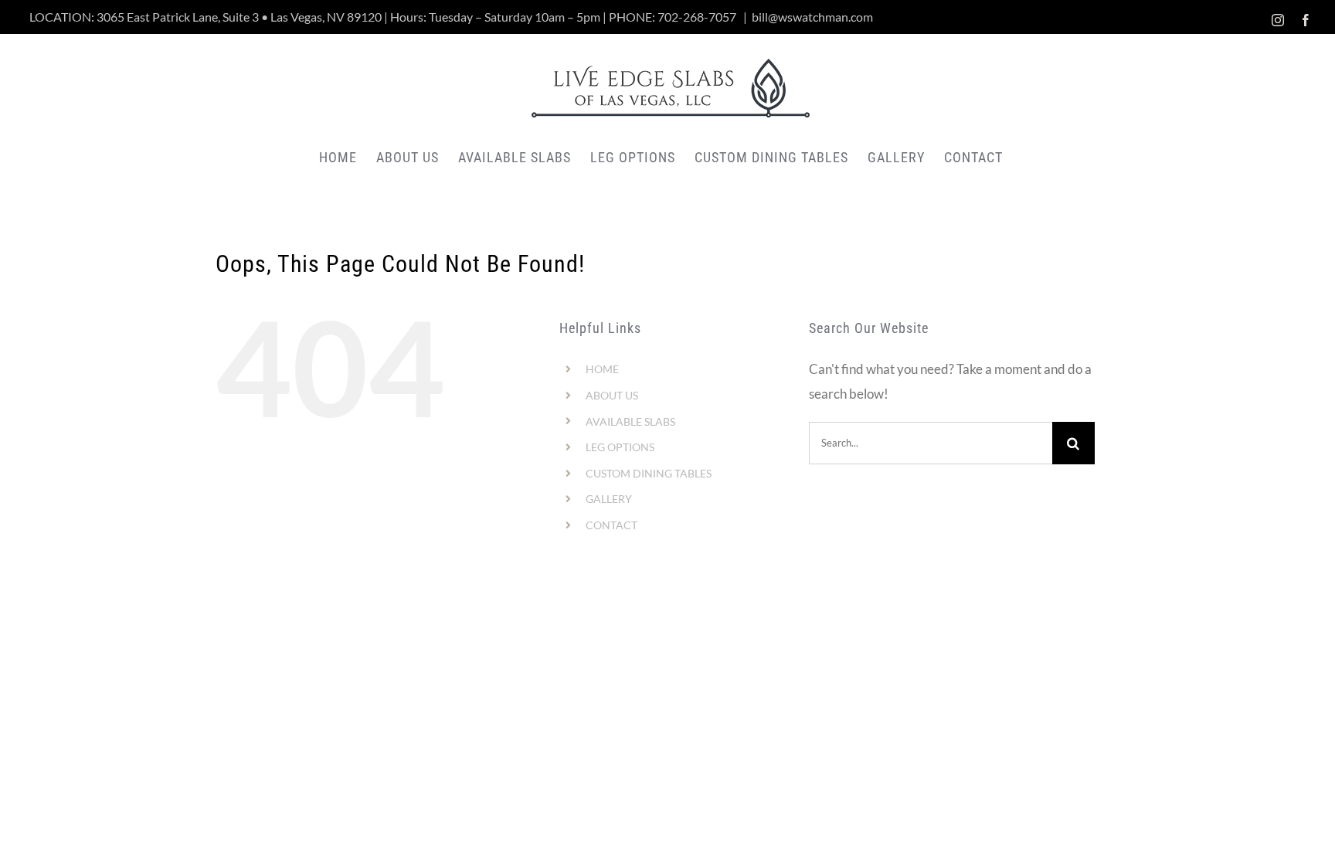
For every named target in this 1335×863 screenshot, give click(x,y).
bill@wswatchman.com (812, 16)
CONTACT (611, 525)
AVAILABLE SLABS (630, 421)
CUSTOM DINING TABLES (649, 473)
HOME (602, 368)
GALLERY (609, 498)
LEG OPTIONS (620, 447)
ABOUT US (612, 395)
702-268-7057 (696, 16)
